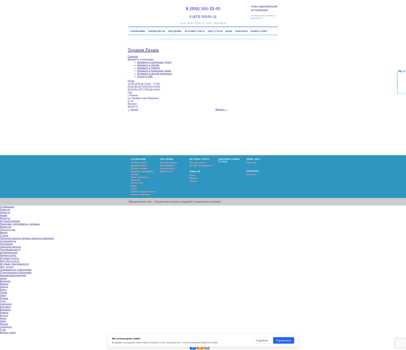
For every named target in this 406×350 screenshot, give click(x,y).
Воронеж (5, 281)
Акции (192, 175)
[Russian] (371, 3)
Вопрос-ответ (259, 31)
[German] (368, 3)
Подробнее (262, 340)
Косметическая (167, 168)
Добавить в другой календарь (154, 73)
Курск (3, 289)
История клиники (139, 168)
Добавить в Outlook (148, 68)
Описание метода (168, 163)
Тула (3, 301)
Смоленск (6, 304)
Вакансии (135, 180)
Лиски (3, 292)
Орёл (3, 295)
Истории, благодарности (201, 165)
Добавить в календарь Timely (154, 62)
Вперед (222, 109)
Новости (193, 178)
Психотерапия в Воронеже (16, 272)
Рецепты (194, 181)
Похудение (175, 31)
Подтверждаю (283, 340)
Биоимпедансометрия (13, 275)
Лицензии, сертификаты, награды (20, 224)
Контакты (241, 31)
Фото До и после (198, 163)
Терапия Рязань (143, 49)
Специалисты (156, 31)
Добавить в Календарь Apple (154, 71)
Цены (229, 31)
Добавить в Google (148, 65)
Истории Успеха (195, 31)
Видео (134, 186)
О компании (137, 31)
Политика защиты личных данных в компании (27, 238)
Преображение (167, 165)
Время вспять (167, 171)
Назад (133, 109)
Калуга (4, 287)
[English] (364, 3)
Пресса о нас (137, 183)
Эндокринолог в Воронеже (16, 269)
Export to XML (145, 76)
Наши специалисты (140, 177)
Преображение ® (10, 249)
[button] (141, 59)
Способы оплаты (139, 163)
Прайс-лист (252, 162)
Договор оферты (139, 165)
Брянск (4, 284)
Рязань (4, 298)
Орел (3, 321)
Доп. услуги (215, 31)
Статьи (134, 189)
